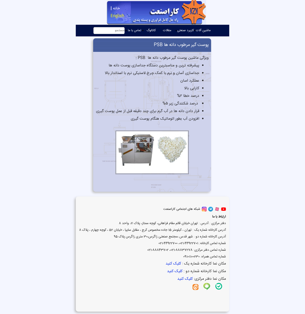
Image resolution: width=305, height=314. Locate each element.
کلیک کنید (172, 263)
